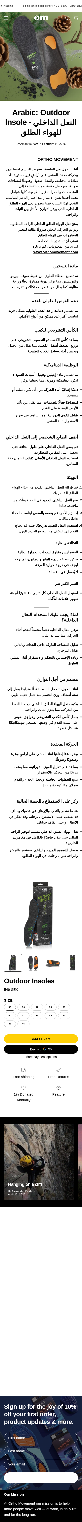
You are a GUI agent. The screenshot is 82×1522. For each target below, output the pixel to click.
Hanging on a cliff (25, 1184)
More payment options (41, 1057)
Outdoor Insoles (29, 981)
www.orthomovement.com (55, 252)
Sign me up (41, 1477)
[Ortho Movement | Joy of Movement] (41, 17)
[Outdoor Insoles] (13, 963)
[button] (67, 18)
